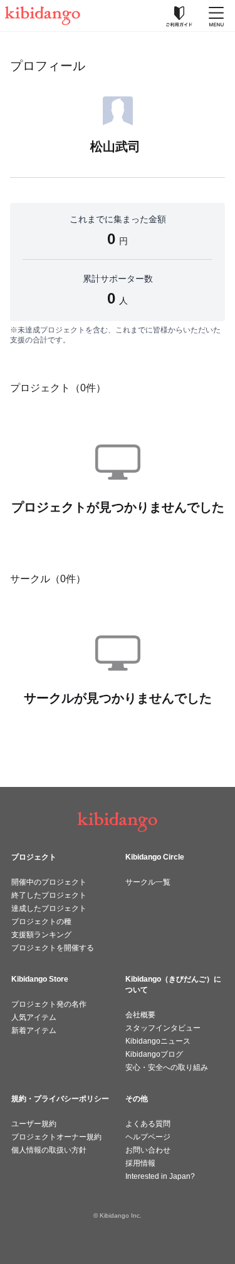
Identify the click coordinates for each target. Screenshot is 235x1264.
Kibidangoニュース (158, 1041)
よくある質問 (147, 1123)
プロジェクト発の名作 (48, 1004)
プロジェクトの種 (41, 921)
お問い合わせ (147, 1150)
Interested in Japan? (160, 1176)
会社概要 (140, 1014)
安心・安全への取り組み (166, 1067)
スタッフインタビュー (163, 1028)
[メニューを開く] (216, 15)
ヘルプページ (147, 1137)
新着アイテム (33, 1030)
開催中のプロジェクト (48, 882)
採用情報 (140, 1163)
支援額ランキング (41, 934)
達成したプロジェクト (48, 908)
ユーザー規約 (33, 1123)
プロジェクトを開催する (52, 947)
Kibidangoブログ (154, 1054)
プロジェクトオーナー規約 (56, 1137)
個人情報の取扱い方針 (48, 1150)
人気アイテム (33, 1017)
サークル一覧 (147, 882)
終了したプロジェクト (48, 895)
